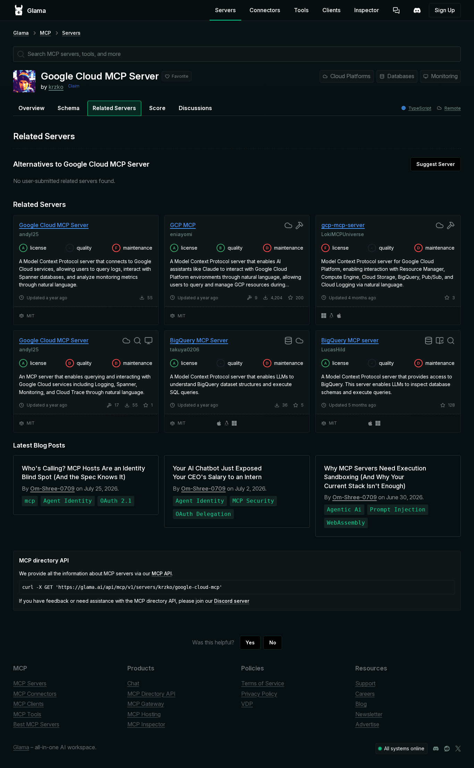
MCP (45, 33)
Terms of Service (262, 683)
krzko (56, 86)
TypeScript (419, 108)
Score (157, 108)
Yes (250, 642)
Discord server (231, 601)
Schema (68, 108)
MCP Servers (29, 683)
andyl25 (29, 234)
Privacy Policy (259, 693)
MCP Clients (28, 703)
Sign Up (445, 10)
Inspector (366, 10)
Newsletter (368, 714)
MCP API (162, 573)
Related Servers (114, 108)
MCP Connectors (35, 693)
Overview (31, 108)
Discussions (195, 108)
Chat (133, 683)
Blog (361, 703)
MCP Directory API (151, 693)
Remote (453, 108)
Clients (331, 10)
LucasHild (333, 349)
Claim (73, 86)
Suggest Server (435, 164)
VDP (247, 703)
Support (365, 683)
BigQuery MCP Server (199, 340)
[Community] (417, 10)
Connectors (264, 10)
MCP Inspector (146, 724)
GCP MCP (183, 225)
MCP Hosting (144, 714)
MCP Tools (27, 714)
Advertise (367, 724)
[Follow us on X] (458, 748)
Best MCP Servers (36, 724)
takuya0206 (184, 349)
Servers (225, 10)
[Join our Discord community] (436, 748)
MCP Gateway (145, 703)
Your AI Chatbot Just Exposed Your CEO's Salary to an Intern (217, 473)
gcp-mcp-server (343, 225)
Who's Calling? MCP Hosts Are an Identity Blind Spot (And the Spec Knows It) (83, 473)
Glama (21, 33)
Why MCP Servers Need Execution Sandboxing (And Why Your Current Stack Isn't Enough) (375, 477)
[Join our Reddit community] (447, 748)
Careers (365, 693)
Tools (301, 10)
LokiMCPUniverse (342, 234)
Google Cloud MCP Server (53, 225)
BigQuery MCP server (350, 340)
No (272, 642)
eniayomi (181, 234)
